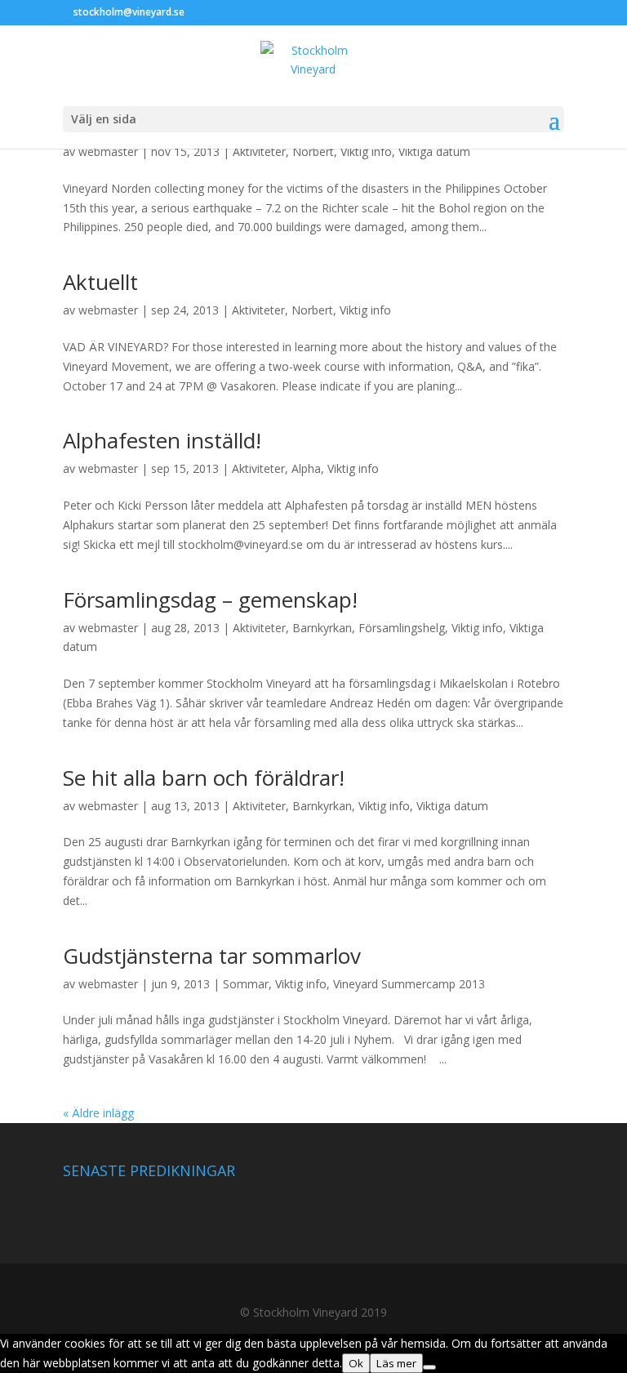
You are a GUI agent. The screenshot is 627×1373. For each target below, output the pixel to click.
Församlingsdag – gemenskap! (210, 599)
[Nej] (429, 1367)
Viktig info (366, 151)
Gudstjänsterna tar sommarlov (212, 955)
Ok (356, 1363)
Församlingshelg (401, 627)
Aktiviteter (259, 151)
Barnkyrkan (322, 627)
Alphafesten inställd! (162, 440)
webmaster (108, 151)
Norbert (313, 151)
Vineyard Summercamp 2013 (409, 984)
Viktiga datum (434, 151)
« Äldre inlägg (98, 1113)
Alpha (306, 468)
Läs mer (396, 1363)
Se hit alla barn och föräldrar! (204, 777)
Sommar (246, 984)
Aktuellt (100, 281)
